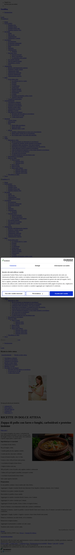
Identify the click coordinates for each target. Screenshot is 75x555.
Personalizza (36, 293)
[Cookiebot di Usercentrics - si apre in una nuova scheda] (65, 260)
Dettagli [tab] (37, 265)
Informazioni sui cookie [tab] (62, 265)
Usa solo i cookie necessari (13, 293)
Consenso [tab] (13, 265)
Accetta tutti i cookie (61, 293)
